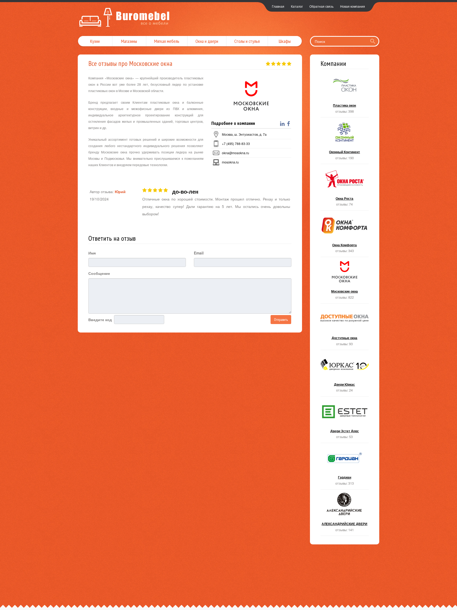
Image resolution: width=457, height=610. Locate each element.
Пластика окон (345, 95)
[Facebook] (289, 123)
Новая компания (352, 6)
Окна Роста (345, 188)
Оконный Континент (345, 142)
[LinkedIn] (283, 123)
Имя (92, 253)
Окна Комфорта (345, 235)
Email (199, 253)
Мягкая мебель (166, 41)
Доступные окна (345, 328)
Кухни (95, 41)
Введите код (100, 319)
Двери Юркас (345, 374)
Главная (278, 6)
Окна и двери (206, 41)
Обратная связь (321, 6)
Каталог (297, 6)
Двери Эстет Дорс (345, 421)
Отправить (281, 319)
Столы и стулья (247, 41)
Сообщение (99, 273)
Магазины (129, 41)
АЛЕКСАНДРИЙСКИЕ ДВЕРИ (345, 514)
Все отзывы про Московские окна (130, 63)
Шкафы (285, 41)
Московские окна (345, 281)
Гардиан (345, 467)
